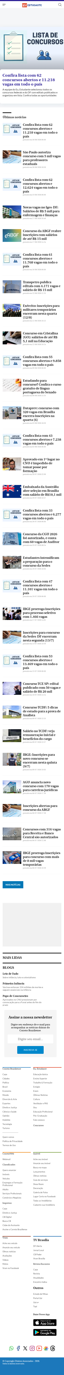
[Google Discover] (45, 1348)
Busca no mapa (40, 1167)
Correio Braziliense (11, 1069)
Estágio (36, 1087)
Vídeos (5, 1260)
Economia (6, 1091)
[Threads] (52, 1348)
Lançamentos (39, 1171)
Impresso (7, 1203)
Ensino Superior (40, 1078)
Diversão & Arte (9, 1099)
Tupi (35, 1306)
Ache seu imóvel (40, 1159)
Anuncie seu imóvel (41, 1163)
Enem (35, 1091)
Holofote (6, 1120)
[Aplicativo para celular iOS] (45, 1323)
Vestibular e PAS (40, 1103)
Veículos (6, 1178)
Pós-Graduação (40, 1115)
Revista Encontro (41, 1264)
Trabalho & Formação (42, 1082)
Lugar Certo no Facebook (44, 1196)
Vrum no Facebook (10, 1268)
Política (5, 1082)
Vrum (5, 1238)
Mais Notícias (13, 884)
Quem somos (8, 1137)
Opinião (5, 1115)
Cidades (6, 1078)
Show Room (38, 1184)
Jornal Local (38, 1250)
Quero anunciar (9, 1170)
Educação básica (40, 1074)
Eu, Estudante (40, 1069)
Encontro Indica (40, 1282)
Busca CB (6, 1221)
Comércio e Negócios (11, 1197)
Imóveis (5, 1174)
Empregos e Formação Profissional (12, 1183)
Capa (4, 1074)
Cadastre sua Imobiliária (44, 1205)
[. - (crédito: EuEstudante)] (32, 49)
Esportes (6, 1103)
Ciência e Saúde (9, 1111)
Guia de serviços (40, 1180)
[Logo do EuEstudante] (32, 5)
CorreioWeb (8, 1154)
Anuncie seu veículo (11, 1247)
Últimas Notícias (40, 1095)
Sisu (35, 1107)
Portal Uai (37, 1298)
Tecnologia (7, 1124)
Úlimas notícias (40, 1176)
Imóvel (36, 1154)
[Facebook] (18, 1348)
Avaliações (7, 1255)
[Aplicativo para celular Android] (45, 1333)
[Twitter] (25, 1348)
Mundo (5, 1095)
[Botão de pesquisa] (60, 4)
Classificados (8, 1164)
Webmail (6, 1159)
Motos (5, 1264)
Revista (36, 1273)
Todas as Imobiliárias (42, 1200)
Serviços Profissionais (12, 1193)
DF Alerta (37, 1246)
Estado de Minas (40, 1294)
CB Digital (6, 1217)
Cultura (36, 1099)
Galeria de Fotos (40, 1192)
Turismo (6, 1128)
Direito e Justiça (9, 1107)
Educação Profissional (43, 1111)
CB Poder (37, 1254)
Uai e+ (36, 1302)
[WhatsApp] (11, 1348)
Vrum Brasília (39, 1258)
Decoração (38, 1188)
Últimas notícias (14, 117)
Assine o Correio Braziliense (14, 1229)
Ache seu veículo (9, 1243)
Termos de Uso (9, 1145)
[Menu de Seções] (4, 4)
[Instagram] (32, 1348)
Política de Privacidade (12, 1141)
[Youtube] (39, 1348)
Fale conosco (39, 1120)
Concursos (38, 1125)
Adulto (5, 1189)
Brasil (4, 1087)
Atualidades (38, 1278)
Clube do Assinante (11, 1225)
